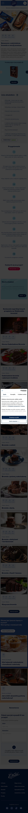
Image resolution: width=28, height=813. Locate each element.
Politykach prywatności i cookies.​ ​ (16, 406)
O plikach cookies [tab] (22, 394)
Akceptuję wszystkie (14, 417)
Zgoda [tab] (4, 394)
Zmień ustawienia (13, 421)
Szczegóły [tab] (12, 394)
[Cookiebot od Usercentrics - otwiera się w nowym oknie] (20, 391)
